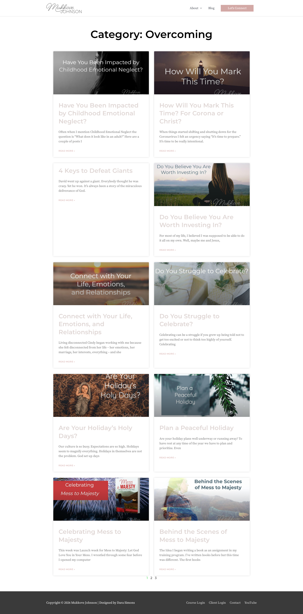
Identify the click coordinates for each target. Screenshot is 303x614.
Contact (235, 603)
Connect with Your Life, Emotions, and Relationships (95, 324)
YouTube (250, 603)
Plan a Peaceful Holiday (196, 428)
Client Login (217, 603)
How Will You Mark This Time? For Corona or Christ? (196, 113)
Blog (211, 8)
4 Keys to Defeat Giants (96, 170)
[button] (237, 8)
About (194, 8)
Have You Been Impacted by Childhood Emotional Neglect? (99, 113)
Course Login (195, 603)
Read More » (67, 151)
